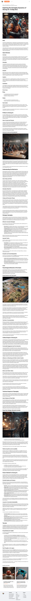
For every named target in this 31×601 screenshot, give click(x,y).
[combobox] (20, 1)
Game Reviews (12, 4)
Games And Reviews (7, 4)
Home (3, 4)
